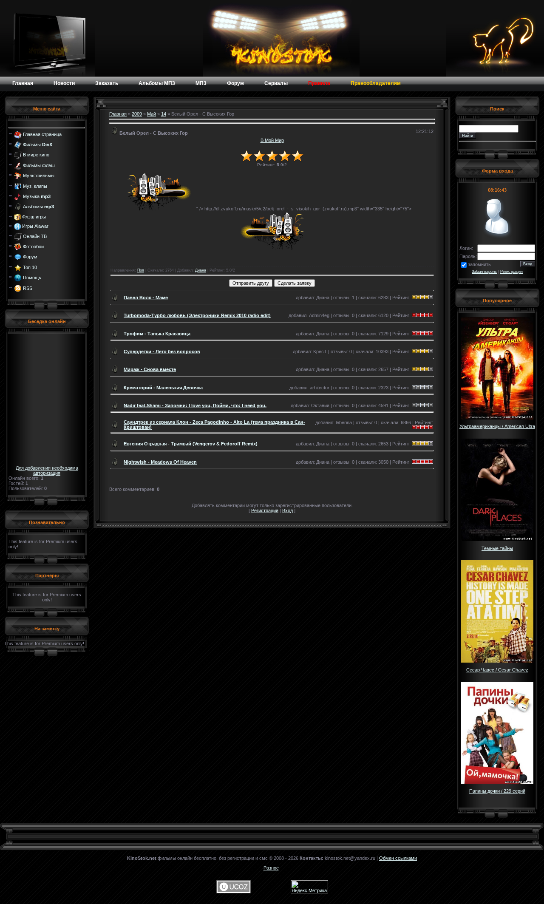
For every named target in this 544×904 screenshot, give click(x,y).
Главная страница (42, 133)
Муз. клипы (35, 185)
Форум (30, 256)
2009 (137, 113)
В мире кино (36, 154)
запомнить (479, 264)
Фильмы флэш (39, 165)
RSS (27, 287)
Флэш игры (34, 216)
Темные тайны (497, 548)
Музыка (37, 196)
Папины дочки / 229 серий (497, 790)
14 (163, 113)
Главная (118, 113)
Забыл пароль (484, 271)
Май (151, 113)
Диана (200, 270)
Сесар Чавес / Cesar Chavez (497, 669)
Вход (287, 510)
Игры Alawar (35, 226)
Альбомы (38, 206)
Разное (271, 867)
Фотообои (33, 246)
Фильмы (37, 144)
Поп (140, 270)
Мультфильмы (38, 175)
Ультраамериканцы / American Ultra (497, 426)
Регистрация (264, 510)
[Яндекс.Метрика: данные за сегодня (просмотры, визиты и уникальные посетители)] (309, 886)
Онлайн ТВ (35, 235)
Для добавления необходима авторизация (47, 470)
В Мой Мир (272, 140)
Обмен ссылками (398, 858)
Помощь (32, 277)
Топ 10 (30, 267)
